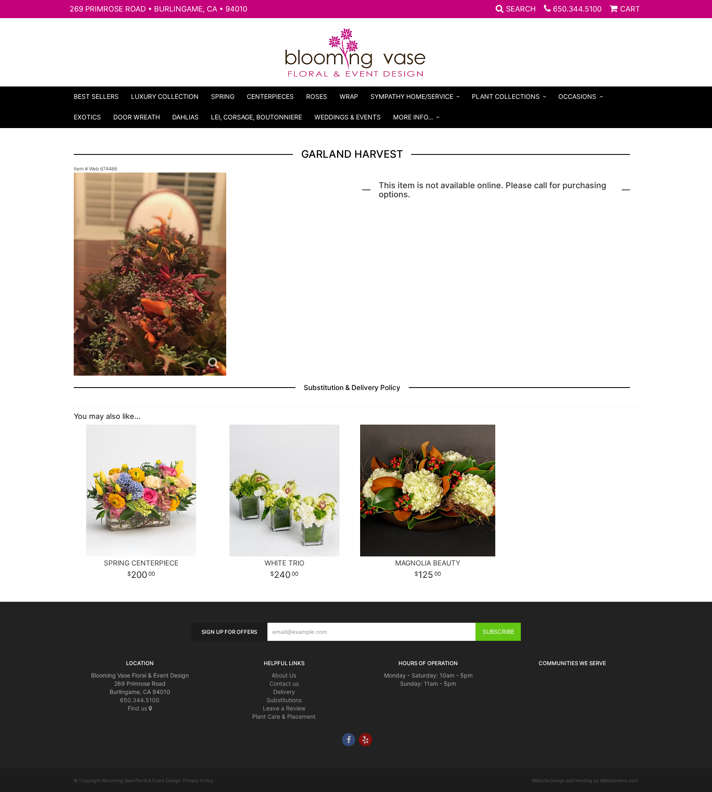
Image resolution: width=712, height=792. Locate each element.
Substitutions (284, 699)
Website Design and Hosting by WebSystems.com (585, 780)
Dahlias (185, 117)
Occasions (577, 96)
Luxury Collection (165, 96)
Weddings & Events (347, 117)
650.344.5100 (577, 9)
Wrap (349, 96)
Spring (222, 96)
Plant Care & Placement (284, 716)
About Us (284, 675)
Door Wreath (136, 117)
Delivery (284, 691)
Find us (138, 708)
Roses (316, 96)
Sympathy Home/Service (411, 96)
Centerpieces (270, 96)
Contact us (284, 683)
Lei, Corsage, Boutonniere (256, 117)
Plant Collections (506, 96)
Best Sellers (96, 96)
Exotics (87, 117)
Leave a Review (284, 708)
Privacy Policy (198, 780)
